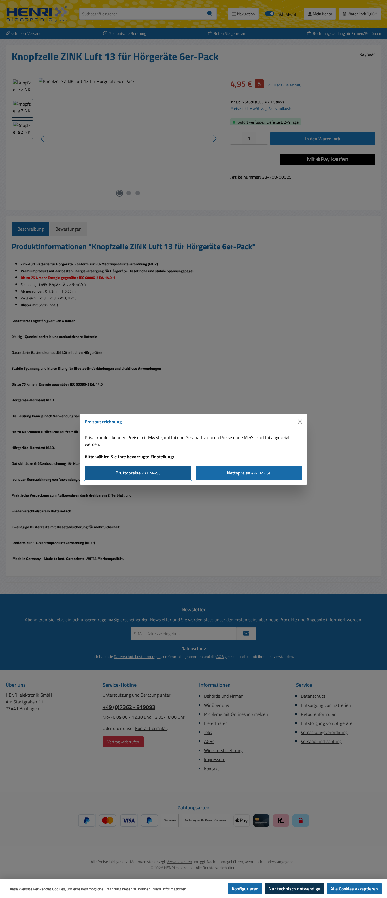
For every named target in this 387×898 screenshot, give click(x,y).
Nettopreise (249, 472)
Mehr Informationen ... (171, 889)
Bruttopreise (138, 472)
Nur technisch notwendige (294, 888)
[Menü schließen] (300, 421)
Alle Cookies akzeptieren (354, 888)
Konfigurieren (245, 888)
